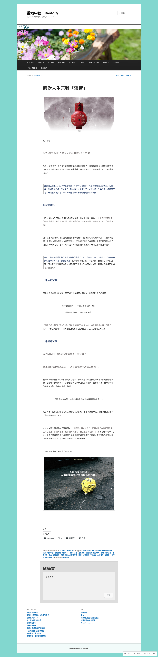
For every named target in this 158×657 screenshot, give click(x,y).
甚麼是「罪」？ (32, 617)
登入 (82, 615)
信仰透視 (116, 62)
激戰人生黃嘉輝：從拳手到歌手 (38, 615)
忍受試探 (56, 555)
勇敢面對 (81, 553)
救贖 (80, 555)
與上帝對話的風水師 (34, 620)
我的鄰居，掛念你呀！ (35, 633)
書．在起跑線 (94, 62)
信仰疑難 (61, 62)
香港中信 (50, 553)
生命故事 (30, 62)
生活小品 (82, 62)
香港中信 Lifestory (42, 13)
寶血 (50, 555)
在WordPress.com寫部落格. (79, 648)
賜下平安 (65, 553)
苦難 (44, 553)
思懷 (62, 555)
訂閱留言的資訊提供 (88, 620)
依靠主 (107, 555)
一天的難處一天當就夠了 (35, 630)
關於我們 (44, 68)
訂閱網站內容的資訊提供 (90, 617)
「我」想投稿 (32, 68)
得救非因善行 (31, 623)
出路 (75, 553)
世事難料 (86, 555)
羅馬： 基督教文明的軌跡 (36, 628)
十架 (102, 553)
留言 (108, 595)
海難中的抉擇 (31, 625)
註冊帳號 (84, 612)
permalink (65, 557)
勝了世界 (96, 553)
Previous (120, 75)
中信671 (93, 555)
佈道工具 (41, 62)
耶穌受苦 (109, 550)
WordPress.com (87, 623)
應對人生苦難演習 (71, 555)
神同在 (93, 550)
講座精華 (106, 62)
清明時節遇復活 (32, 612)
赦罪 (71, 553)
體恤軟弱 (58, 553)
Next (128, 75)
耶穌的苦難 (101, 550)
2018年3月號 (85, 550)
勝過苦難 (89, 553)
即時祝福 (51, 62)
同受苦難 (108, 553)
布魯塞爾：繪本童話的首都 (36, 636)
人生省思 (72, 62)
